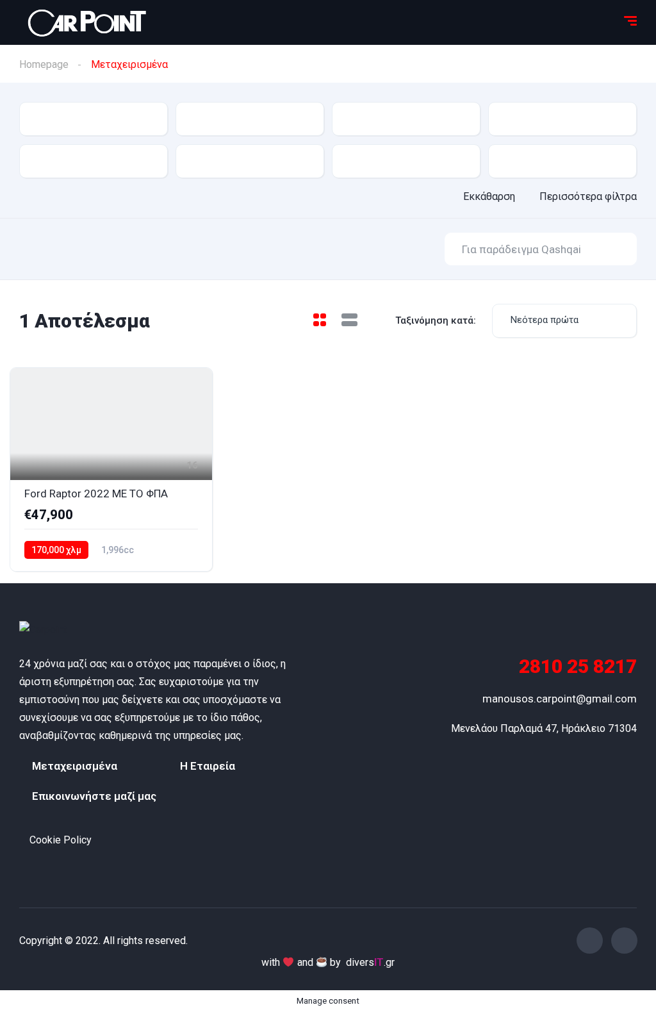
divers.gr (370, 962)
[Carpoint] (72, 630)
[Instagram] (624, 940)
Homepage (44, 64)
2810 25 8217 (578, 666)
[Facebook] (590, 940)
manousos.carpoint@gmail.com (559, 698)
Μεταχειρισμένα (74, 765)
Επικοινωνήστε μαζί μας (94, 796)
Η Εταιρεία (207, 765)
